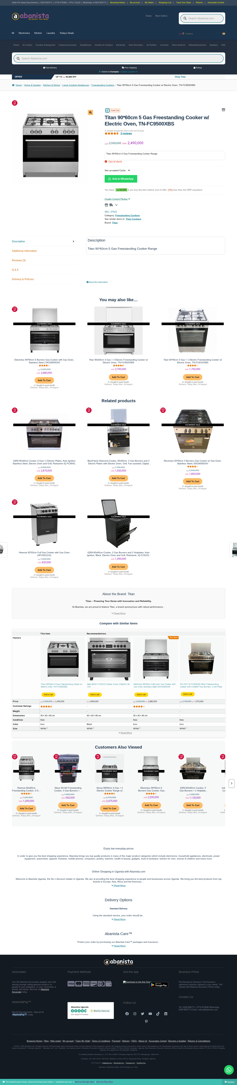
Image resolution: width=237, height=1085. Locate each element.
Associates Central (216, 2)
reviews (126, 133)
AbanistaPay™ (20, 1014)
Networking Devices (197, 45)
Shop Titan (180, 77)
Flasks (16, 45)
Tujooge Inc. (130, 1063)
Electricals (120, 45)
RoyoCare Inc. (119, 1063)
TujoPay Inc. (141, 1063)
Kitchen (38, 33)
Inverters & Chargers (104, 45)
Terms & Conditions (101, 1041)
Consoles (164, 45)
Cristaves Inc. (107, 1063)
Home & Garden (32, 85)
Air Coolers (27, 45)
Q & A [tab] (15, 269)
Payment (116, 1041)
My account (135, 2)
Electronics (24, 33)
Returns (199, 2)
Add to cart (48, 695)
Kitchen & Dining (51, 85)
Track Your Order (183, 2)
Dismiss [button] (230, 1082)
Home (19, 85)
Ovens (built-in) (178, 45)
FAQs (134, 1041)
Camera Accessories (68, 45)
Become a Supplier (177, 1041)
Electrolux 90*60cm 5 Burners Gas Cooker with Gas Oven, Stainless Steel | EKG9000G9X (155, 685)
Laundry (51, 33)
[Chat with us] (229, 1070)
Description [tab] (18, 241)
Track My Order (82, 1041)
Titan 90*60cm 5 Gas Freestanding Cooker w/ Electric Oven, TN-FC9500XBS (61, 685)
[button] (90, 112)
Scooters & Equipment (45, 45)
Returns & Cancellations (199, 1041)
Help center (55, 1041)
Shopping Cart (165, 2)
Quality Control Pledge (116, 199)
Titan (115, 222)
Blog (46, 1041)
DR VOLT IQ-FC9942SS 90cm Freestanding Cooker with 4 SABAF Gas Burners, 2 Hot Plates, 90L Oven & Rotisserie (201, 685)
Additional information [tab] (24, 251)
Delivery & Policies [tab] (23, 279)
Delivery (126, 1041)
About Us (142, 1041)
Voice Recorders (136, 45)
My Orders (149, 2)
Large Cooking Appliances (75, 85)
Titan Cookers (133, 219)
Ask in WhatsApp (122, 178)
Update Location (128, 72)
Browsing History (117, 2)
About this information (98, 282)
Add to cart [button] (44, 380)
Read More (120, 613)
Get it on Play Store (104, 1082)
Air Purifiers (152, 45)
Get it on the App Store (84, 1082)
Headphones (85, 45)
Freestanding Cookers (103, 85)
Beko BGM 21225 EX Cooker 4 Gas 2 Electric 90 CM (108, 685)
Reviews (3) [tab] (19, 260)
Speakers (214, 45)
